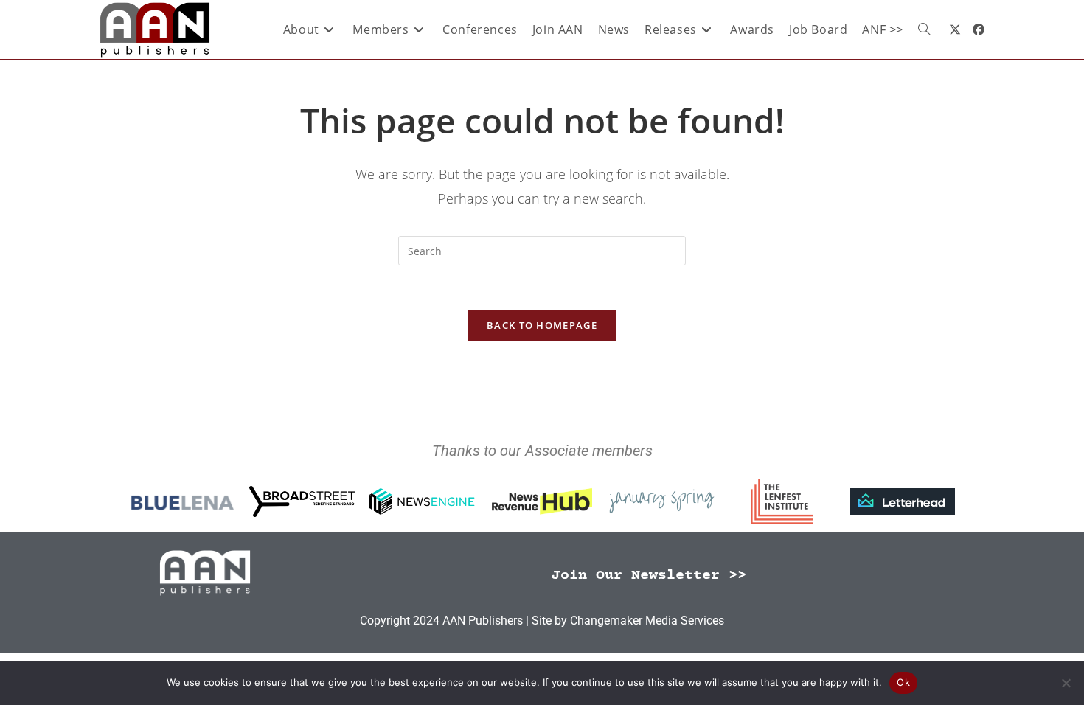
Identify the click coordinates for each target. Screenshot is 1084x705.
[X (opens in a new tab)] (955, 29)
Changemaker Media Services (647, 621)
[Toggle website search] (924, 29)
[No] (1065, 683)
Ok (903, 682)
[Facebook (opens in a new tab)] (978, 29)
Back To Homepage (542, 325)
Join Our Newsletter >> (649, 575)
